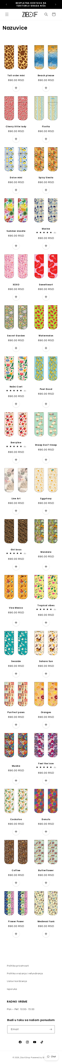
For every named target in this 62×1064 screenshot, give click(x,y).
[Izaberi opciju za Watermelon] (46, 348)
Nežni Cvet (16, 386)
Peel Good (46, 389)
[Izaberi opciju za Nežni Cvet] (16, 403)
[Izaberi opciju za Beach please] (46, 87)
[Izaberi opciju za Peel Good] (46, 403)
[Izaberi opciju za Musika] (16, 780)
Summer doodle (16, 231)
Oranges (46, 712)
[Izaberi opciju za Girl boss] (16, 566)
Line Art (16, 498)
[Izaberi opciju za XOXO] (16, 296)
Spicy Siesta (46, 177)
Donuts (46, 819)
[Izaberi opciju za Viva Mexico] (16, 622)
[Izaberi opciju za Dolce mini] (16, 190)
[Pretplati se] (51, 1029)
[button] (7, 14)
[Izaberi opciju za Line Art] (16, 510)
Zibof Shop (25, 1058)
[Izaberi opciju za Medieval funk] (46, 933)
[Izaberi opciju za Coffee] (16, 882)
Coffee (16, 870)
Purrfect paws (16, 712)
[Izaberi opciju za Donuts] (46, 831)
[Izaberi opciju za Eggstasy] (46, 510)
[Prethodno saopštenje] (6, 4)
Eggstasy (46, 498)
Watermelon (46, 335)
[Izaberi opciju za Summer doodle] (16, 245)
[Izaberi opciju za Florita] (46, 138)
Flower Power (16, 921)
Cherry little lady (16, 126)
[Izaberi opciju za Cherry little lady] (16, 138)
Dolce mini (16, 177)
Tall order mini (16, 75)
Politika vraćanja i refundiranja (25, 973)
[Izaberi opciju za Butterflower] (46, 882)
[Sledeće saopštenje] (55, 4)
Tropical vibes (45, 605)
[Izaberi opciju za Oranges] (46, 724)
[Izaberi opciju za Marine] (46, 245)
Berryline (16, 442)
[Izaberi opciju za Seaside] (16, 673)
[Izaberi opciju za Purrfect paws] (16, 724)
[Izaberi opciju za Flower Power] (16, 933)
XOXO (16, 284)
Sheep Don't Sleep (46, 445)
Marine (46, 228)
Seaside (16, 661)
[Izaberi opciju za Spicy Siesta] (46, 190)
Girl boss (16, 549)
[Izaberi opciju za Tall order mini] (16, 87)
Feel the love (46, 763)
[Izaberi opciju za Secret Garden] (16, 348)
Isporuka (12, 989)
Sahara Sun (46, 661)
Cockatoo (16, 819)
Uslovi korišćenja (17, 981)
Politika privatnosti (18, 966)
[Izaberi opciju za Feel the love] (46, 780)
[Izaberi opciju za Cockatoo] (16, 831)
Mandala (45, 552)
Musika (16, 766)
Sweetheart (46, 284)
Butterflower (46, 870)
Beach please (46, 75)
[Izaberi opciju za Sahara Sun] (46, 673)
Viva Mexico (16, 608)
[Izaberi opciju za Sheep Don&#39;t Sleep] (46, 459)
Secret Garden (16, 335)
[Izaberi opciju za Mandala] (46, 566)
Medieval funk (46, 921)
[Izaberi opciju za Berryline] (16, 459)
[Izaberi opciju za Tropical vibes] (46, 622)
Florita (46, 126)
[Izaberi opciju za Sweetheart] (46, 296)
